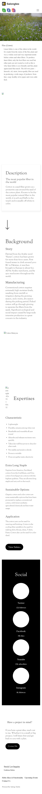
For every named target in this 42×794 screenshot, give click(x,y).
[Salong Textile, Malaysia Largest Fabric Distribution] (11, 4)
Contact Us (6, 781)
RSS (20, 10)
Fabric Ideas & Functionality (12, 777)
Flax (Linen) (7, 45)
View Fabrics (14, 547)
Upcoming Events (31, 777)
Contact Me (12, 746)
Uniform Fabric (9, 770)
